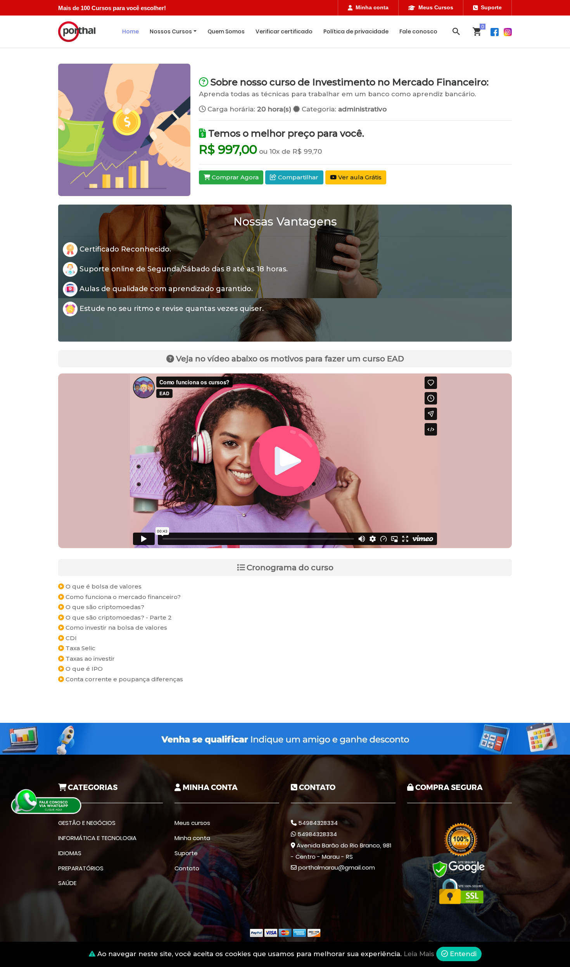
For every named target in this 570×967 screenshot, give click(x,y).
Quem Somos (226, 31)
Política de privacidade (356, 31)
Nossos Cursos (171, 31)
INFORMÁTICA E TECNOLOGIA (97, 838)
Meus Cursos (435, 7)
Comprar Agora (234, 177)
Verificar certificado (284, 31)
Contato (186, 868)
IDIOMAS (69, 853)
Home (130, 31)
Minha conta (372, 7)
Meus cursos (192, 823)
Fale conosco (418, 31)
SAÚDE (67, 883)
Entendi (462, 954)
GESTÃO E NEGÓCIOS (87, 823)
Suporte (491, 7)
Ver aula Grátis (359, 177)
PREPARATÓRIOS (81, 868)
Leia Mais (419, 954)
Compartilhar (297, 177)
